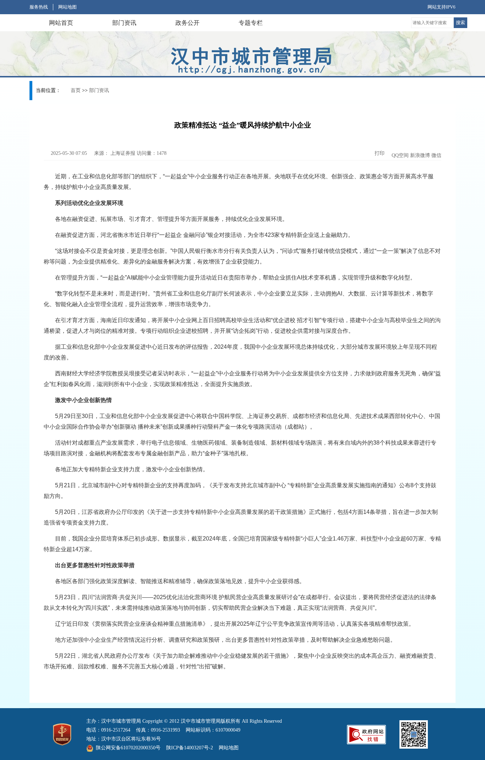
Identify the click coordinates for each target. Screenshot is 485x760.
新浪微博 (420, 155)
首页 (76, 90)
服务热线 (38, 7)
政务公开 (187, 23)
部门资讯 (124, 23)
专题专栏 (251, 23)
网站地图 (67, 7)
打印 (379, 153)
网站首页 (61, 23)
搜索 (460, 22)
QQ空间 (400, 155)
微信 (436, 155)
